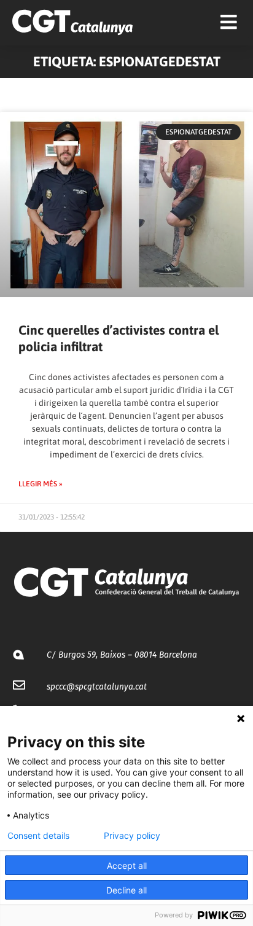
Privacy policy (132, 836)
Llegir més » (40, 484)
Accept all (127, 865)
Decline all (126, 890)
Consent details (38, 836)
